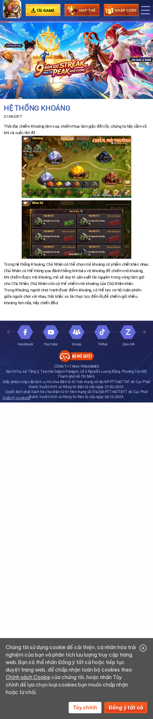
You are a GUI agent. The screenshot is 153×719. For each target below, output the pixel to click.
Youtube (51, 336)
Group (77, 336)
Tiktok (102, 336)
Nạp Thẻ (82, 10)
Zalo (128, 336)
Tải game (43, 10)
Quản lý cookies (16, 398)
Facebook (25, 336)
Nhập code (121, 10)
